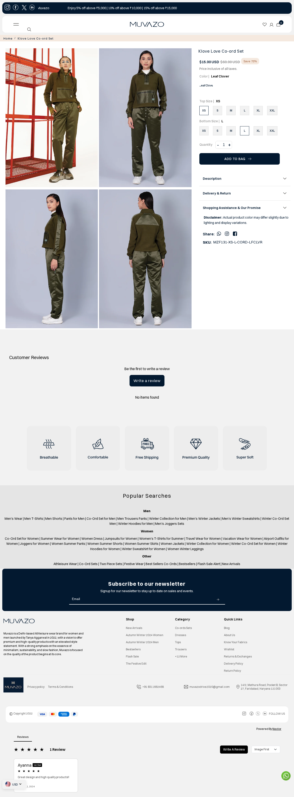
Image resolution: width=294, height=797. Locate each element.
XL (258, 110)
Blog (227, 627)
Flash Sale (132, 656)
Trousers (181, 649)
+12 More (181, 656)
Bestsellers (133, 649)
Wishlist (229, 649)
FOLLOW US (277, 713)
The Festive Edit (136, 663)
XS (204, 110)
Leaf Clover (206, 85)
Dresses (180, 634)
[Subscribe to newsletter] (218, 598)
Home (7, 38)
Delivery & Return (217, 193)
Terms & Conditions (60, 686)
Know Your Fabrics (235, 641)
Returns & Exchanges (238, 656)
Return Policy (232, 670)
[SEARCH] (29, 29)
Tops (178, 641)
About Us (229, 634)
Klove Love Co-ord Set (30, 38)
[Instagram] (227, 233)
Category (182, 619)
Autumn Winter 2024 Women (144, 634)
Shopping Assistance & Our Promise (232, 207)
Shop (130, 619)
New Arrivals (134, 627)
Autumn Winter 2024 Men (142, 641)
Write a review (147, 380)
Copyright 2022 (21, 713)
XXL (272, 110)
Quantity (205, 144)
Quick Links (233, 619)
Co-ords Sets (183, 627)
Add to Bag (235, 158)
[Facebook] (235, 233)
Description (212, 178)
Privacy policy (36, 686)
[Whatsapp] (219, 233)
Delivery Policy (233, 663)
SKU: (207, 242)
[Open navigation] (42, 24)
